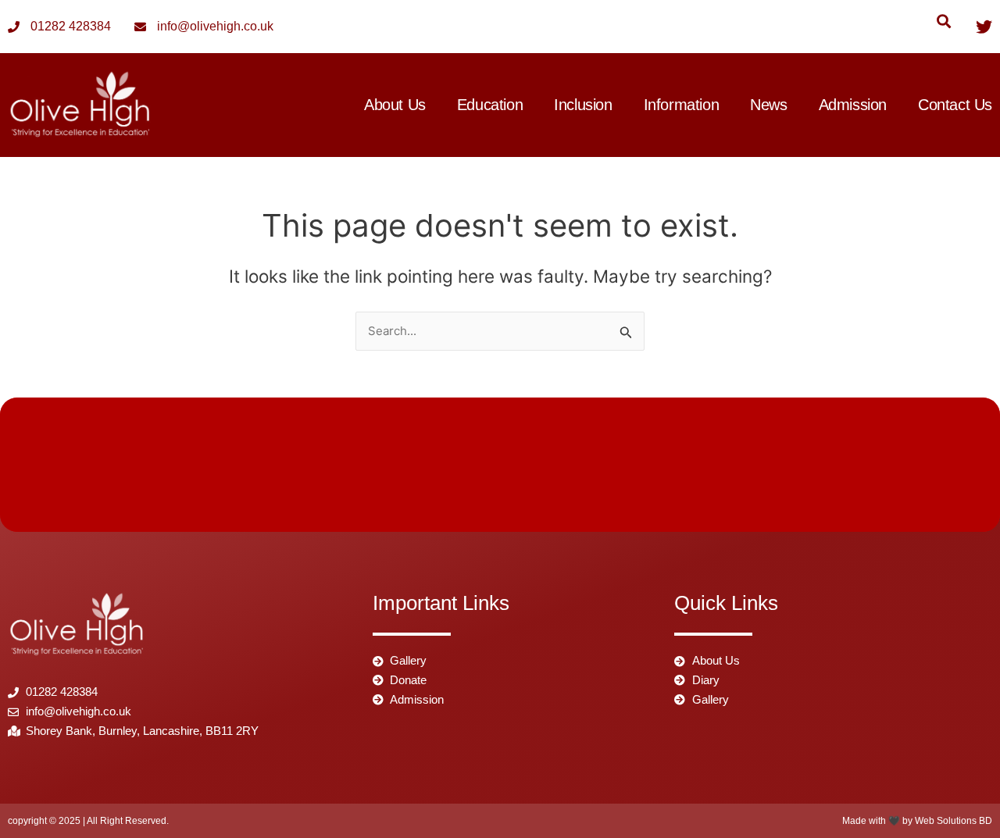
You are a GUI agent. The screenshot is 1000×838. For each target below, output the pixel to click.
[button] (943, 21)
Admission (853, 105)
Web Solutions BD (953, 820)
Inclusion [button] (583, 105)
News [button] (768, 105)
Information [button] (682, 105)
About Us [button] (395, 105)
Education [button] (490, 105)
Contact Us (955, 105)
